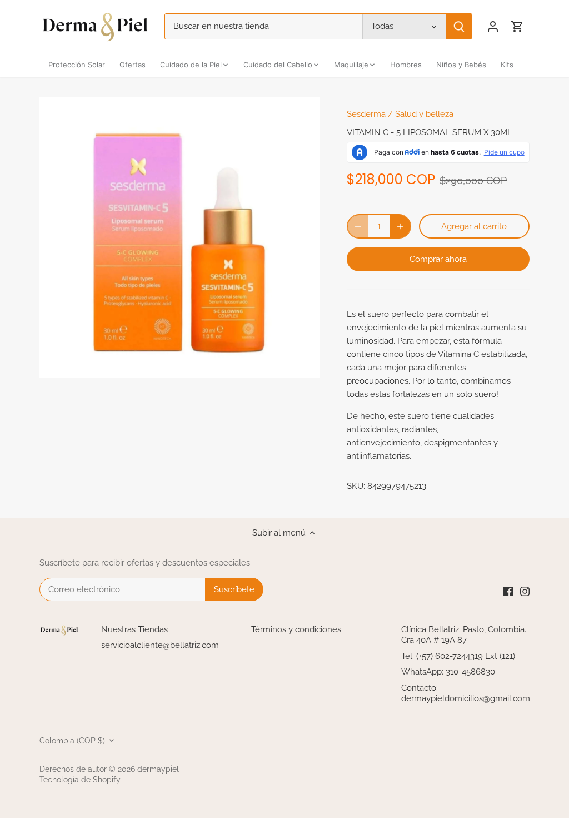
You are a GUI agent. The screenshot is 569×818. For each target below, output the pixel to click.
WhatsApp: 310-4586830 (448, 672)
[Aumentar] (400, 226)
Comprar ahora (438, 259)
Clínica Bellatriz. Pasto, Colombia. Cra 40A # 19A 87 (463, 635)
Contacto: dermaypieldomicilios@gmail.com (465, 693)
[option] (179, 237)
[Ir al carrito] (517, 26)
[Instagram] (525, 591)
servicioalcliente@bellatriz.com (160, 645)
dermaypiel (158, 769)
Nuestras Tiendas (134, 629)
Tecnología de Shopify (80, 779)
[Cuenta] (493, 26)
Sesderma (366, 114)
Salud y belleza (424, 114)
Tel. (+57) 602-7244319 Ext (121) (458, 656)
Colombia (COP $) (72, 740)
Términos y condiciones (296, 629)
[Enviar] (459, 26)
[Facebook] (508, 591)
